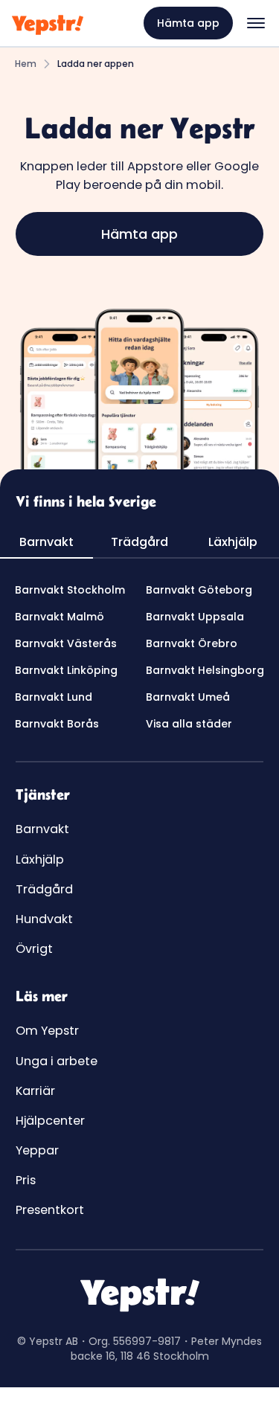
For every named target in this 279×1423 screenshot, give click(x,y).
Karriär (35, 1090)
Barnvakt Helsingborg (205, 670)
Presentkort (50, 1209)
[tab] (46, 543)
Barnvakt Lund (53, 697)
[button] (256, 23)
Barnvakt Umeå (188, 697)
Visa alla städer (189, 723)
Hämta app (188, 23)
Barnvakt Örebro (191, 643)
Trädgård (44, 889)
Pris (26, 1180)
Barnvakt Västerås (66, 643)
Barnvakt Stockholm (70, 589)
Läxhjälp (40, 859)
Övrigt (34, 948)
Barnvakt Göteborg (199, 589)
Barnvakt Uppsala (195, 616)
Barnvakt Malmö (59, 616)
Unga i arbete (56, 1061)
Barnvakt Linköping (66, 670)
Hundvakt (44, 919)
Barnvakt (42, 829)
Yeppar (37, 1150)
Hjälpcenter (50, 1120)
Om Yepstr (47, 1030)
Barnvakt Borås (57, 723)
